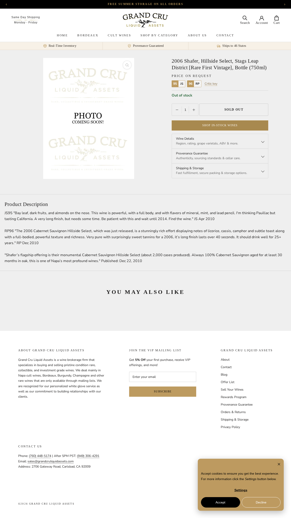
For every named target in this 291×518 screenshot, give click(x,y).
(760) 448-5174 (40, 456)
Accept (220, 502)
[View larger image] (127, 65)
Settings (240, 490)
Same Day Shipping (25, 17)
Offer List (227, 382)
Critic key (211, 84)
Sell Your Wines (232, 389)
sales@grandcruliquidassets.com (51, 461)
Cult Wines (119, 35)
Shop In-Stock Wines (220, 125)
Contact (225, 35)
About (225, 359)
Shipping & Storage (234, 419)
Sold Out (233, 109)
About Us (197, 35)
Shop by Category (159, 35)
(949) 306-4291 (88, 456)
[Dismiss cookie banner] (279, 465)
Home (62, 35)
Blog (224, 374)
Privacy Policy (230, 427)
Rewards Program (233, 397)
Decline (261, 502)
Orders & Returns (233, 412)
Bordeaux (87, 35)
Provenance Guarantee (237, 404)
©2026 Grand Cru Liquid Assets (46, 503)
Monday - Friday (26, 22)
